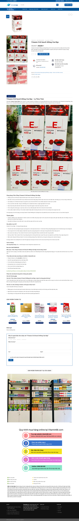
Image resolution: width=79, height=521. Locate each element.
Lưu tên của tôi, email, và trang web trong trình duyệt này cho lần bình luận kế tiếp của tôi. (27, 357)
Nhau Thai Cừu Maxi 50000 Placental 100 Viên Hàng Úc (26, 316)
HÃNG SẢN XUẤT (44, 9)
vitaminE (38, 74)
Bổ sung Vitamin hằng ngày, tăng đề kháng (42, 72)
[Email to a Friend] (36, 77)
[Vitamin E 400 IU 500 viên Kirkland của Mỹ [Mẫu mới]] (12, 307)
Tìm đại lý (60, 512)
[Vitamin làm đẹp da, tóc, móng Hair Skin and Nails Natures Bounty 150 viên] (39, 307)
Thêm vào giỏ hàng (43, 54)
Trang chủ (24, 9)
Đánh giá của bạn (12, 337)
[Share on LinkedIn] (39, 77)
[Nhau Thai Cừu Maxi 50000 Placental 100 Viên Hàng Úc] (26, 307)
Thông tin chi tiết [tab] (11, 96)
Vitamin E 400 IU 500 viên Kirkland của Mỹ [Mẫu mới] (13, 316)
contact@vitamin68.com (14, 512)
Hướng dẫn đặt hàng (45, 507)
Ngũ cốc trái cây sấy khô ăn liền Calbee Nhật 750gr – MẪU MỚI (66, 316)
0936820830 (14, 510)
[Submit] (57, 5)
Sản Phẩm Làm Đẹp (40, 40)
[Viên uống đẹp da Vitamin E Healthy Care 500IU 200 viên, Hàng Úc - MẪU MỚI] (52, 307)
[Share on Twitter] (34, 77)
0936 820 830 (11, 9)
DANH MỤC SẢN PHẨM (33, 9)
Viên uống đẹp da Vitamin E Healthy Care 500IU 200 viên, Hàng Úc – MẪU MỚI (53, 316)
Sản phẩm (60, 507)
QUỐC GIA (53, 9)
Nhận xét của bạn (12, 341)
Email (41, 351)
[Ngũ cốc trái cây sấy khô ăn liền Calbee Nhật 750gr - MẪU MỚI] (66, 307)
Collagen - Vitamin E (49, 40)
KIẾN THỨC (60, 9)
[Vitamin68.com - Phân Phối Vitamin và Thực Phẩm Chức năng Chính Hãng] (12, 5)
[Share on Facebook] (32, 77)
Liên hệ (59, 510)
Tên (9, 351)
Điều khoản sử (44, 508)
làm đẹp (35, 74)
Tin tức (59, 508)
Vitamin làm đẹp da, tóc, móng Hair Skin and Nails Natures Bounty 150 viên (39, 316)
